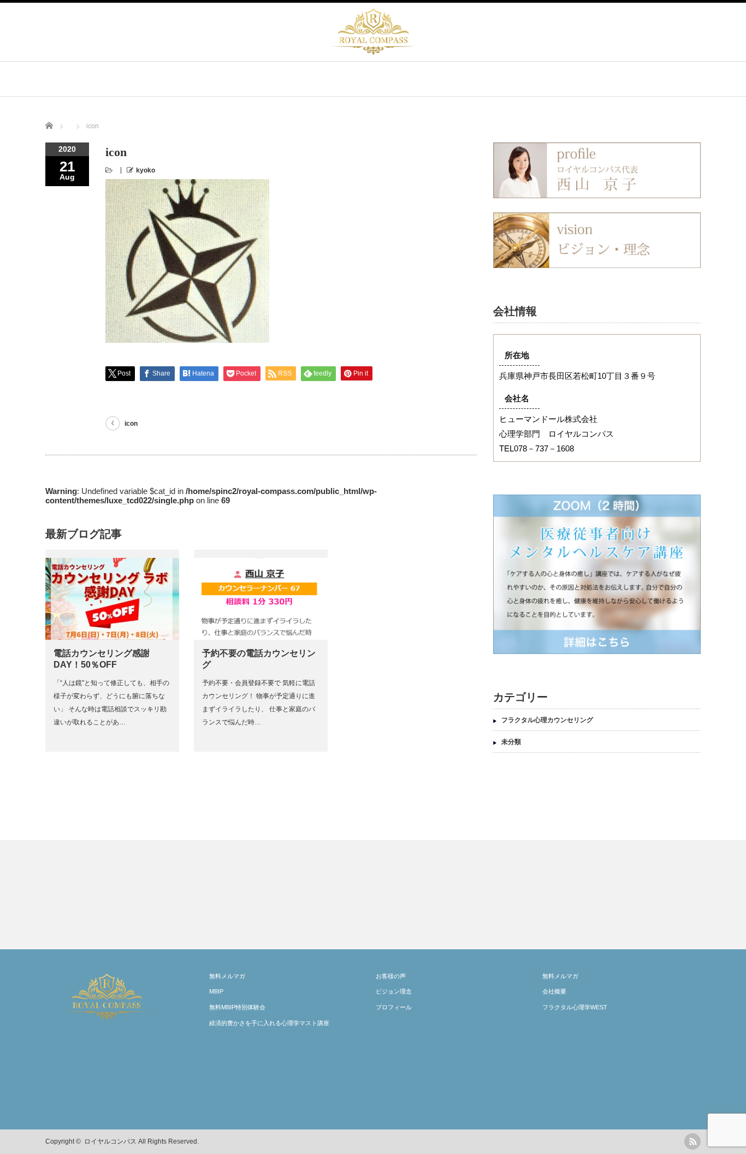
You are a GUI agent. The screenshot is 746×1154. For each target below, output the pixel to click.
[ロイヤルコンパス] (373, 53)
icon (131, 423)
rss (692, 1141)
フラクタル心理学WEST (574, 1007)
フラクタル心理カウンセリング (547, 720)
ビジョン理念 (394, 991)
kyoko (145, 170)
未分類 (511, 742)
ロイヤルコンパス (110, 1141)
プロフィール (394, 1007)
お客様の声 (391, 976)
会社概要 (554, 991)
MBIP (216, 991)
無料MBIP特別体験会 (237, 1007)
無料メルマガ (227, 976)
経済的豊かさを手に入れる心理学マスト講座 (269, 1023)
